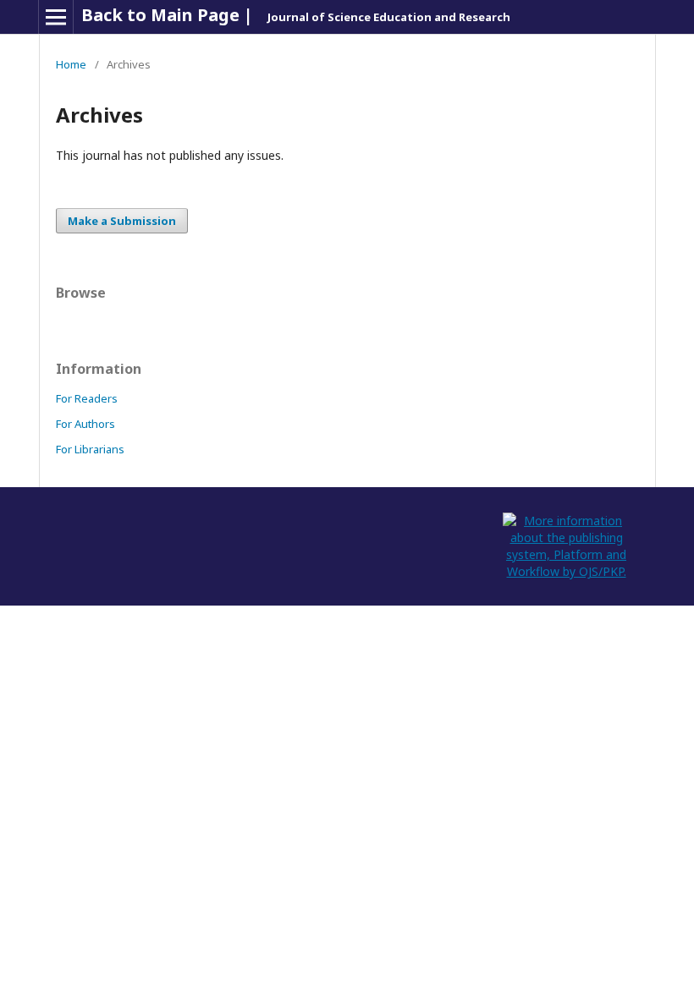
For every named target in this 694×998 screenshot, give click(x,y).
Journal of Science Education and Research (388, 17)
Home (71, 64)
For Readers (87, 398)
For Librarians (90, 449)
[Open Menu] (56, 17)
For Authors (85, 423)
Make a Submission (122, 220)
